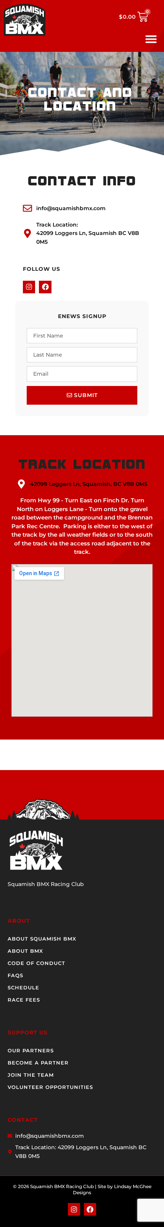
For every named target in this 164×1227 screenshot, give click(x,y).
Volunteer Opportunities (50, 1087)
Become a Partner (38, 1063)
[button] (151, 39)
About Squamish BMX (42, 939)
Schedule (23, 987)
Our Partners (31, 1050)
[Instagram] (29, 287)
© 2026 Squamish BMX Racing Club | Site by (63, 1186)
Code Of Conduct (36, 963)
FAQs (15, 975)
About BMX (25, 951)
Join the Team (31, 1075)
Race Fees (24, 1000)
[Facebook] (45, 287)
